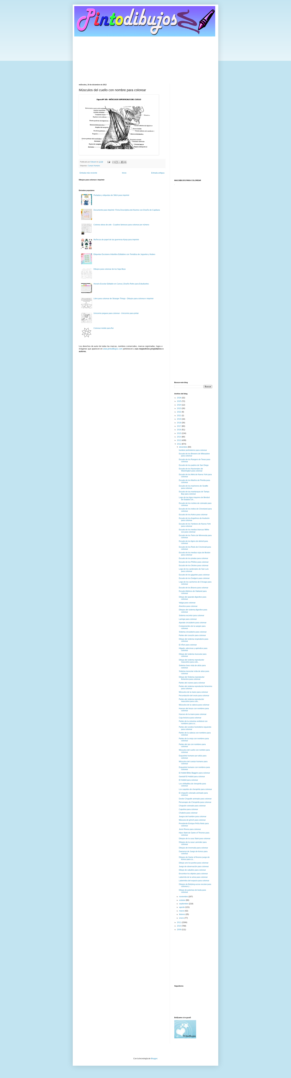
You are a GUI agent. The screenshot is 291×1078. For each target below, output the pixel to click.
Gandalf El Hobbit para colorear (192, 776)
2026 (179, 398)
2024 (179, 405)
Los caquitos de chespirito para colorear (195, 789)
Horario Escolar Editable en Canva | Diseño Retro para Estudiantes (121, 284)
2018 (179, 423)
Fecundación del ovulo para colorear (194, 696)
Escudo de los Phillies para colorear (194, 562)
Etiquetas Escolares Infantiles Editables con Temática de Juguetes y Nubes (124, 254)
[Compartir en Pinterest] (125, 162)
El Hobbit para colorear (188, 780)
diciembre (183, 447)
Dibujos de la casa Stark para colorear (194, 838)
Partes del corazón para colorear (192, 635)
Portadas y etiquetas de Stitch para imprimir (111, 195)
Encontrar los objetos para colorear (193, 874)
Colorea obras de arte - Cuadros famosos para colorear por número (121, 225)
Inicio (124, 173)
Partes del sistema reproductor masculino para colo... (191, 700)
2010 (179, 926)
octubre (182, 900)
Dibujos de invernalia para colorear (193, 848)
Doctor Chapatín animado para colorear (195, 799)
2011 (179, 922)
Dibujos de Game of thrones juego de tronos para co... (194, 858)
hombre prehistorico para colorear (193, 450)
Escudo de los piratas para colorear (193, 558)
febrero (182, 914)
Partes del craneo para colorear (192, 683)
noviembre (183, 897)
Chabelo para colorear (188, 813)
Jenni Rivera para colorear (190, 829)
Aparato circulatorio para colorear (192, 623)
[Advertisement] (145, 58)
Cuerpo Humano (94, 166)
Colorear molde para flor (104, 328)
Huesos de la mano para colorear (192, 714)
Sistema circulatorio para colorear (193, 632)
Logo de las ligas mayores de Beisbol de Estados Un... (194, 498)
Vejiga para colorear (187, 603)
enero (181, 918)
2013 (179, 440)
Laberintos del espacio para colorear (194, 881)
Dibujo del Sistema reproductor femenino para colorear (191, 678)
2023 (179, 408)
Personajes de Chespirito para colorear (195, 802)
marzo (182, 911)
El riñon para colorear (188, 645)
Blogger (154, 1058)
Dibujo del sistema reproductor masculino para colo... (191, 661)
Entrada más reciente (88, 173)
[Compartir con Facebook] (122, 162)
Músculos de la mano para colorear (193, 692)
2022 (179, 412)
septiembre (184, 904)
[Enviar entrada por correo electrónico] (109, 162)
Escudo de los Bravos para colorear (193, 588)
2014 (179, 437)
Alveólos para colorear (188, 606)
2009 (179, 929)
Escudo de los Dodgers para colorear (194, 578)
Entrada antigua (157, 173)
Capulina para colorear (188, 809)
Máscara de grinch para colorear (192, 820)
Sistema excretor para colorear (191, 615)
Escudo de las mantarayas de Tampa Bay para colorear (194, 493)
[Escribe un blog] (116, 162)
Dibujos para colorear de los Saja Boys (110, 269)
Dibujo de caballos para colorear (192, 870)
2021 (179, 415)
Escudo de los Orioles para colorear (193, 565)
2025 (179, 401)
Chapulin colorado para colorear (192, 806)
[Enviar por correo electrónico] (113, 162)
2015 (179, 433)
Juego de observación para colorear (194, 866)
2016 (179, 430)
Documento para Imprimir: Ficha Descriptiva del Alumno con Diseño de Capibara (127, 210)
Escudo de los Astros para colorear (193, 515)
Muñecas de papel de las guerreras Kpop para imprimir (116, 240)
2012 (179, 444)
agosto (182, 907)
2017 (179, 426)
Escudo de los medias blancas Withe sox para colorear (194, 531)
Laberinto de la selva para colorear (193, 877)
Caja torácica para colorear (190, 718)
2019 (179, 419)
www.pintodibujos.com (112, 349)
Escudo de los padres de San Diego (194, 465)
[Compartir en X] (119, 162)
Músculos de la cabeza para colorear (194, 705)
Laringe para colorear (188, 619)
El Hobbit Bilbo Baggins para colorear (194, 773)
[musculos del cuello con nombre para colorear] (119, 154)
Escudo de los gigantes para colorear (194, 575)
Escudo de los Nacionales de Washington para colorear (191, 470)
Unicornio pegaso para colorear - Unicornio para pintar (116, 313)
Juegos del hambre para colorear (192, 816)
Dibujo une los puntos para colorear (193, 863)
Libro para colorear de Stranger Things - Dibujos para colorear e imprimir (124, 298)
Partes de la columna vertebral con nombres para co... (193, 722)
